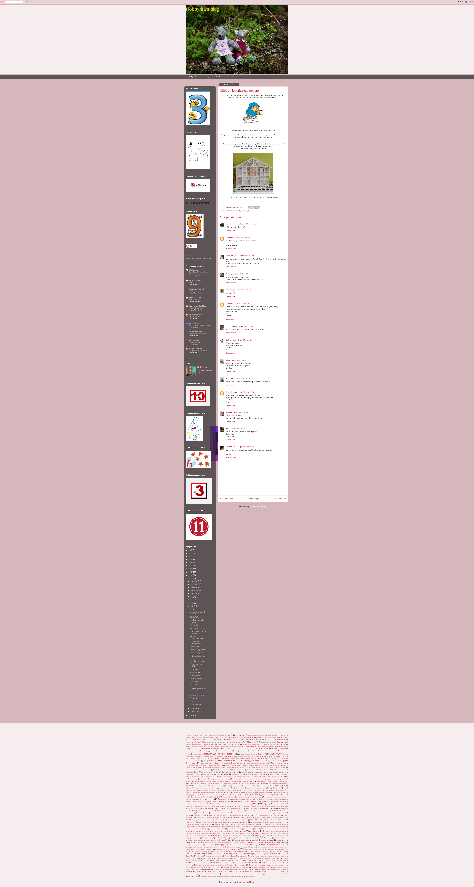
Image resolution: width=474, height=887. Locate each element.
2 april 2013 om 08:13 (239, 428)
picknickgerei (258, 826)
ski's (248, 840)
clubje (221, 761)
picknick (238, 826)
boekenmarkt (263, 751)
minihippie (273, 808)
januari (193, 711)
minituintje (266, 810)
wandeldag (245, 867)
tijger (221, 856)
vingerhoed (201, 865)
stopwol (264, 849)
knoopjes (276, 795)
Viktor (187, 865)
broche (219, 756)
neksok (209, 817)
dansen (270, 761)
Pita (205, 829)
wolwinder (218, 871)
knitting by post (255, 795)
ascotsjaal (228, 739)
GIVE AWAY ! (195, 617)
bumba (257, 756)
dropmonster (282, 765)
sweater (250, 851)
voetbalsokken (282, 865)
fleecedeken (204, 772)
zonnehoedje (212, 876)
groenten (218, 776)
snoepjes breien (198, 845)
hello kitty (223, 781)
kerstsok (236, 792)
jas (255, 785)
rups (198, 838)
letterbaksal (213, 804)
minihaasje (263, 808)
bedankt (245, 744)
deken (211, 763)
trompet (188, 858)
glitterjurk (234, 774)
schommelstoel (278, 838)
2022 (191, 550)
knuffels (207, 797)
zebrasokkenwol (277, 871)
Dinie (204, 765)
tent (239, 854)
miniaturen (244, 808)
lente (187, 804)
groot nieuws (227, 776)
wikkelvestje (229, 869)
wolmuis (209, 871)
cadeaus (207, 758)
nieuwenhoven (203, 820)
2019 (191, 559)
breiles (284, 754)
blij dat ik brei (263, 748)
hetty (244, 781)
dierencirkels (189, 765)
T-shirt (256, 851)
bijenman (206, 748)
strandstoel (285, 849)
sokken (249, 845)
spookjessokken (262, 847)
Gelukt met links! (196, 679)
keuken (262, 792)
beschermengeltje (268, 746)
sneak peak (240, 842)
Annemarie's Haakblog (197, 306)
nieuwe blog (239, 817)
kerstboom (283, 790)
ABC (204, 737)
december (194, 581)
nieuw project (227, 817)
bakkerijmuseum (196, 744)
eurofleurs (208, 770)
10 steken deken (191, 735)
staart (193, 849)
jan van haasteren (217, 785)
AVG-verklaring (231, 77)
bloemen (283, 748)
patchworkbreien (281, 824)
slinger (201, 842)
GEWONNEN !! (195, 646)
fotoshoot (226, 772)
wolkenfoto (200, 871)
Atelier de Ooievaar (196, 315)
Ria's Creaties (231, 378)
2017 (191, 566)
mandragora (262, 806)
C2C (187, 758)
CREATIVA (194, 682)
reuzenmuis (213, 835)
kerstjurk (188, 792)
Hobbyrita (203, 367)
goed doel (242, 774)
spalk (187, 847)
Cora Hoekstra (231, 326)
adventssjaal (256, 737)
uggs (187, 860)
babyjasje (188, 742)
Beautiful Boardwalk (196, 349)
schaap (225, 838)
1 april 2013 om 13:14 (238, 360)
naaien (252, 815)
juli (192, 597)
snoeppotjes (221, 845)
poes (221, 829)
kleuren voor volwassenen (214, 795)
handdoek (203, 779)
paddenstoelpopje (200, 824)
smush (233, 842)
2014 (191, 575)
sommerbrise (273, 845)
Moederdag (283, 810)
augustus (194, 594)
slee (285, 840)
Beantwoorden (231, 230)
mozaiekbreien (253, 813)
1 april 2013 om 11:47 (245, 340)
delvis (241, 763)
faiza (231, 770)
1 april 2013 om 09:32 (243, 290)
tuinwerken (241, 858)
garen (250, 772)
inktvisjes (189, 785)
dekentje (235, 763)
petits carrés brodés (227, 826)
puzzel (248, 833)
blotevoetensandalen (225, 751)
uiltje (196, 860)
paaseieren (263, 822)
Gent (198, 774)
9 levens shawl (220, 735)
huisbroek (235, 783)
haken (285, 776)
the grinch (283, 854)
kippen (284, 792)
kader (260, 788)
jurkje (283, 785)
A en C (229, 735)
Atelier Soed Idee (195, 332)
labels (201, 801)
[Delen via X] (254, 207)
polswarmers (258, 829)
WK (187, 871)
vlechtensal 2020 (242, 865)
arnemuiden (218, 739)
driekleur (263, 765)
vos (217, 867)
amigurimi (190, 739)
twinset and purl (275, 858)
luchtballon (211, 806)
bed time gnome (234, 744)
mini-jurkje (224, 808)
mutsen (211, 815)
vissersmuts (220, 865)
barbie (212, 744)
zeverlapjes (255, 874)
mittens (274, 810)
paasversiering (282, 822)
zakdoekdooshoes (244, 871)
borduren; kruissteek (233, 211)
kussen (284, 799)
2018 (191, 563)
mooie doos (226, 813)
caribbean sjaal (260, 758)
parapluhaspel (242, 824)
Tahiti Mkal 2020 (274, 851)
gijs (211, 774)
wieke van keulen (207, 869)
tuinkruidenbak (231, 858)
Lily (268, 804)
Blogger (252, 882)
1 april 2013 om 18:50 (246, 392)
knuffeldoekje (197, 797)
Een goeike (194, 698)
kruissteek (209, 799)
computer (237, 761)
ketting (256, 792)
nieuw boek (217, 817)
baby (244, 739)
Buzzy (284, 756)
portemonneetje (227, 833)
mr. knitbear (269, 813)
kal (270, 788)
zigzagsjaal (284, 874)
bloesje (212, 751)
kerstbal (265, 790)
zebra (268, 871)
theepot (208, 856)
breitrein (198, 756)
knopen (284, 795)
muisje (283, 813)
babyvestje (272, 742)
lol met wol (196, 806)
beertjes (188, 746)
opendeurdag (216, 822)
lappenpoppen (275, 801)
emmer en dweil (261, 767)
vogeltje (201, 867)
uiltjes (202, 860)
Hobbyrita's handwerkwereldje (198, 77)
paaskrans (273, 822)
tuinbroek (221, 858)
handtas (236, 779)
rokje (245, 835)
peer (207, 826)
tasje (286, 851)
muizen (196, 815)
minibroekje (254, 808)
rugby (187, 838)
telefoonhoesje (218, 854)
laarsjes (195, 801)
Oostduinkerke (206, 822)
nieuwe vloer (284, 817)
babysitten (223, 742)
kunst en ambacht (268, 799)
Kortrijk (252, 797)
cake (233, 758)
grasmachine (197, 776)
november (194, 584)
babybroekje (270, 739)
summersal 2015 (239, 851)
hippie (251, 781)
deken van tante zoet (223, 763)
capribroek (250, 758)
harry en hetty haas (258, 779)
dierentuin (198, 765)
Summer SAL (226, 851)
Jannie (227, 785)
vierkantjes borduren (280, 862)
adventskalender (245, 737)
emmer (253, 767)
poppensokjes (203, 833)
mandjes (254, 806)
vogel (187, 867)
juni (192, 600)
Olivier (268, 820)
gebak (272, 772)
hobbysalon (203, 783)
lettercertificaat (224, 804)
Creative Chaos (231, 447)
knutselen (224, 797)
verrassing (247, 862)
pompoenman (270, 829)
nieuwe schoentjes (273, 817)
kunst (259, 799)
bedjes (259, 744)
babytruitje (263, 742)
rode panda (238, 835)
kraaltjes (268, 797)
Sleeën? (191, 282)
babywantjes (281, 742)
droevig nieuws (272, 765)
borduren (208, 754)
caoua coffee (241, 758)
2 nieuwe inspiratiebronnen (197, 637)
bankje (206, 744)
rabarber (273, 833)
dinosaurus (212, 765)
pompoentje (190, 831)
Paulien (229, 412)
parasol (250, 824)
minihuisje (283, 808)
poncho (210, 831)
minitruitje (258, 810)
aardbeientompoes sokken (193, 737)
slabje (271, 840)
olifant (262, 820)
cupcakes (254, 761)
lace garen (208, 801)
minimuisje (217, 810)
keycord (269, 792)
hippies (285, 781)
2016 (191, 569)
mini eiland (199, 808)
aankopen (269, 735)
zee (285, 871)
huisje (242, 783)
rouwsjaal (274, 835)
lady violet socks (263, 801)
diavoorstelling (276, 763)
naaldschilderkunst (275, 815)
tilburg (227, 856)
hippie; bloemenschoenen (264, 781)
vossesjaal (225, 867)
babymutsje (197, 742)
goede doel (262, 774)
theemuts (200, 856)
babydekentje (280, 739)
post (235, 833)
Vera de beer (195, 862)
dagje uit (263, 761)
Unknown (229, 238)
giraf (217, 774)
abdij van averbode (213, 737)
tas (282, 851)
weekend (280, 867)
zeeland (188, 874)
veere (279, 860)
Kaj (266, 788)
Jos (278, 785)
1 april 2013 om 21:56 (240, 412)
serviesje (200, 840)
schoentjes (269, 838)
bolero (188, 754)
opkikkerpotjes (242, 822)
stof (239, 849)
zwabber (241, 876)
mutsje (217, 815)
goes (271, 774)
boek (245, 751)
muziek (230, 815)
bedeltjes (252, 744)
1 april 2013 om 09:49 (241, 303)
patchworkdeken (190, 826)
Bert (259, 746)
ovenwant (254, 822)
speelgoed (203, 847)
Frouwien (235, 772)
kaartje (215, 788)
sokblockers (231, 845)
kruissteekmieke (232, 799)
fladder (196, 772)
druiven (188, 767)
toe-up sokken (242, 856)
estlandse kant (281, 767)
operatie (225, 822)
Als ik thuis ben (195, 280)
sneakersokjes (251, 842)
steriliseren (218, 849)
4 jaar (211, 735)
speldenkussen (243, 847)
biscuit (225, 748)
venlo (284, 860)
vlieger (253, 865)
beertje (282, 744)
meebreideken (272, 806)
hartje (284, 779)
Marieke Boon (231, 256)
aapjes (276, 735)
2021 (191, 553)
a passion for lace (253, 735)
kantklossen (200, 790)
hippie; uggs (277, 781)
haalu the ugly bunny (250, 776)
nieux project (221, 820)
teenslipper (199, 854)
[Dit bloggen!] (251, 207)
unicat (217, 860)
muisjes (188, 815)
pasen (262, 824)
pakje (210, 824)
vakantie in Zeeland (256, 860)
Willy (228, 360)
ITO (209, 785)
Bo (235, 751)
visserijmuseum (211, 865)
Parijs (256, 824)
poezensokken (247, 829)
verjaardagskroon (227, 862)
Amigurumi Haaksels (197, 289)
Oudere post (280, 499)
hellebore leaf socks (211, 781)
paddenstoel (189, 824)
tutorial (248, 858)
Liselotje (188, 806)
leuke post (234, 804)
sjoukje (243, 840)
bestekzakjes (279, 746)
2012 (191, 715)
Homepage (254, 499)
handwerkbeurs (246, 779)
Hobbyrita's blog (202, 9)
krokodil (200, 799)
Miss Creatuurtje (232, 224)
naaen (245, 815)
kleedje (188, 795)
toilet (255, 856)
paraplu (233, 824)
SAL (249, 211)
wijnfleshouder (220, 869)
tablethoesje (263, 851)
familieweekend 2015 (253, 770)
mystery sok (237, 815)
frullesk (244, 772)
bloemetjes (205, 751)
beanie (219, 744)
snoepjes (188, 845)
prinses (242, 833)
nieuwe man (262, 817)
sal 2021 (217, 838)
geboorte (278, 772)
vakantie (244, 860)
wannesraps (230, 290)
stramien (271, 849)
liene (255, 804)
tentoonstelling (248, 854)
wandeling (262, 867)
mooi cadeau (215, 813)
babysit (216, 742)
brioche (212, 756)
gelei (285, 772)
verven (256, 862)
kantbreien (189, 790)
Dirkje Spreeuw (231, 392)
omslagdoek (282, 820)
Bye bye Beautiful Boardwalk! (198, 351)
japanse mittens (247, 785)
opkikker (232, 822)
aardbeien (283, 735)
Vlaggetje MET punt (197, 695)
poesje (229, 829)
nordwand (253, 820)
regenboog (204, 835)
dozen (250, 765)
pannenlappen (224, 824)
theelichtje (189, 856)
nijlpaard (230, 820)
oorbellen (195, 822)
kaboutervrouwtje (252, 788)
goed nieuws (252, 774)
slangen (279, 840)
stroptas (217, 851)
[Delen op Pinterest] (258, 207)
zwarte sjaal (249, 876)
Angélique (230, 274)
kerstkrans (205, 792)
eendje (223, 767)
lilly (263, 804)
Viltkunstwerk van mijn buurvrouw (198, 632)
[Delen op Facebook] (256, 207)
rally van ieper (282, 833)
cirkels (205, 761)
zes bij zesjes (239, 874)
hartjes (188, 781)
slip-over (207, 842)
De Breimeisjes (231, 340)
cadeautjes (217, 758)
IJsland (265, 783)
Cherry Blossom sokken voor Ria (200, 325)
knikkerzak (235, 795)
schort (286, 838)
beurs (192, 748)
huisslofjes (250, 783)
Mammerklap (230, 806)
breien (271, 753)
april (192, 606)
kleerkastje (196, 795)
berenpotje (240, 746)
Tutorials (217, 77)
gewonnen (205, 774)
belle (217, 746)
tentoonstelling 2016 (262, 854)
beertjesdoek (197, 746)
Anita (197, 739)
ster (211, 849)
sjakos (236, 840)
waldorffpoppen (234, 867)
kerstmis (220, 792)
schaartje (232, 838)
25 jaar (205, 735)
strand (278, 849)
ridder (230, 835)
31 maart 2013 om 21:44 (242, 238)
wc (274, 867)
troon (194, 858)
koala (232, 797)
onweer (188, 822)
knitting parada (266, 795)
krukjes (254, 799)
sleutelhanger (190, 842)
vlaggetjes (230, 865)
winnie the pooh (262, 869)
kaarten (208, 788)
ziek (262, 874)
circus (199, 761)
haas (269, 776)
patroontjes (201, 826)
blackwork (241, 748)
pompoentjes (200, 831)
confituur (246, 761)
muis (276, 813)
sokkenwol (261, 845)
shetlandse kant (210, 840)
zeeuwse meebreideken (209, 874)
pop (216, 831)
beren (233, 746)
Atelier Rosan (194, 323)
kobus (239, 797)
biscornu (216, 749)
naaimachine (263, 815)
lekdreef (284, 801)
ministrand (250, 810)
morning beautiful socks (239, 813)
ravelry (196, 835)
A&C (262, 735)
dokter (238, 765)
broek (225, 756)
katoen (222, 790)
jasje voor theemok (263, 785)
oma (274, 820)
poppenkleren (192, 833)
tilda (233, 856)
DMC (233, 765)
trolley (284, 856)
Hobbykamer (194, 669)
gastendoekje (264, 772)
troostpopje (202, 858)
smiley (219, 842)
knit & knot (243, 795)
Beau (225, 744)
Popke (236, 831)
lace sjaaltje (217, 801)
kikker (274, 792)
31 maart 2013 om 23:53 (246, 256)
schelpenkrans (242, 838)
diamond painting (262, 763)
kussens (188, 801)
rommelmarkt (254, 836)
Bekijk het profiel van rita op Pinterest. (199, 259)
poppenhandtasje (282, 831)
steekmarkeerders (203, 849)
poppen (243, 831)
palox (216, 824)
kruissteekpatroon (244, 799)
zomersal (203, 876)
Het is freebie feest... (195, 299)
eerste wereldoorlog (233, 767)
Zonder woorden (195, 675)
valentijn (273, 860)
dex (253, 763)
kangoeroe (277, 788)
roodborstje (266, 835)
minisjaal (242, 810)
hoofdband (227, 783)
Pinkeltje (281, 826)
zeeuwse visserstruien (227, 874)
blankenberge (251, 748)
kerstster (243, 792)
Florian (213, 772)
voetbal (273, 865)
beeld (265, 744)
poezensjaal (237, 829)
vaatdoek (236, 860)
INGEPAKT (194, 685)
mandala (240, 806)
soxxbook (283, 845)
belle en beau (225, 746)
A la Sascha (193, 270)
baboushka (237, 739)
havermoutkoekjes (198, 781)
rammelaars (189, 835)
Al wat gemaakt (195, 672)
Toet (251, 856)
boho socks (283, 751)
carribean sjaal (274, 758)
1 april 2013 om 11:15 (245, 326)
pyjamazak (265, 833)
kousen (259, 797)
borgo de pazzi (245, 754)
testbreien (273, 854)
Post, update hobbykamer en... (197, 643)
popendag (223, 831)
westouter (195, 869)
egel (243, 767)
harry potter (269, 779)
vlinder (259, 865)
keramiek (238, 790)
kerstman (212, 792)
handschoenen (224, 779)
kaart (202, 788)
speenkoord (220, 847)
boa (240, 751)
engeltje (271, 767)
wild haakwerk (239, 869)
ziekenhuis (268, 874)
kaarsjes (196, 788)
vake (267, 860)
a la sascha (240, 735)
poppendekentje (269, 831)
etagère (200, 770)
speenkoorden (231, 847)
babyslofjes (242, 742)
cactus (192, 758)
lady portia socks (252, 801)
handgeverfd (213, 779)
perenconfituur (215, 826)
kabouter (230, 788)
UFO (285, 858)
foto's (219, 772)
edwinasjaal (215, 767)
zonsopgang (232, 876)
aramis (210, 739)
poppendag (254, 831)
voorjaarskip (210, 867)
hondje (217, 783)
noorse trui (238, 820)
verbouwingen (206, 862)
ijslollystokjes (273, 783)
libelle (249, 804)
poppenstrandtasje (214, 833)
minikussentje (207, 810)
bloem (273, 748)
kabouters (240, 788)
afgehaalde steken (270, 737)
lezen (243, 804)
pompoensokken (281, 829)
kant (284, 788)
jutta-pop (189, 788)
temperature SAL (230, 854)
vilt (192, 865)
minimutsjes (227, 810)
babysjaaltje (232, 742)
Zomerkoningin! (194, 317)
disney (227, 765)
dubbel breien (197, 767)
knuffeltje (216, 797)
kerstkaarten (196, 792)
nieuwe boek (251, 817)
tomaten (261, 856)
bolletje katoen (197, 754)
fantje (278, 770)
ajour (279, 737)
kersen (252, 790)
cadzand (227, 758)
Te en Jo (190, 854)
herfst (230, 781)
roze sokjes (283, 835)
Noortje (246, 820)
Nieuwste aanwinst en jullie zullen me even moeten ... (198, 690)
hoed (210, 783)
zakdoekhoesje (259, 871)
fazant (284, 770)
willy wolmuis (249, 869)
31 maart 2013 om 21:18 (248, 224)
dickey (284, 763)
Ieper (258, 783)
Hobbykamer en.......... (198, 704)
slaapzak (255, 840)
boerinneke (273, 751)
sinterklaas (221, 840)
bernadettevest (251, 746)
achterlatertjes (234, 737)
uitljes (210, 860)
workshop (226, 871)
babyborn (261, 739)
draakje (256, 765)
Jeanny (228, 428)
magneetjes (220, 806)
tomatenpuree (270, 856)
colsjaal (229, 761)
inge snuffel (282, 783)
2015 (191, 572)
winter (273, 869)
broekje (232, 756)
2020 (191, 556)
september (195, 590)
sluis (213, 842)
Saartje (204, 838)
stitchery (225, 849)
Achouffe (224, 737)
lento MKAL (194, 804)
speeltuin (210, 847)
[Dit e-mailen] (249, 207)
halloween (194, 779)
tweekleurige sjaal (262, 858)
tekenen (208, 854)
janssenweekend (236, 785)
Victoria (270, 862)
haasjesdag (277, 776)
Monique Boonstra (202, 813)
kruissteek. (222, 799)
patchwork (270, 824)
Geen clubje (194, 625)
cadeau (199, 758)
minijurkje (188, 810)
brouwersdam (241, 756)
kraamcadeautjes (277, 797)
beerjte (276, 744)
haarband (262, 776)
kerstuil (250, 792)
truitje (209, 858)
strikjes (211, 851)
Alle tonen (211, 356)
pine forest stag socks (270, 826)
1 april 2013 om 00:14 (242, 274)
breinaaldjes (189, 756)
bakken (188, 744)
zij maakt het (192, 876)
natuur (286, 815)
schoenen (259, 838)
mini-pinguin (234, 808)
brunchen (250, 756)
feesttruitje (189, 772)
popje (230, 831)
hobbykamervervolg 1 (197, 661)
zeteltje (248, 874)
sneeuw (261, 842)
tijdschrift (214, 856)
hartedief (277, 779)
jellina (273, 785)
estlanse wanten (190, 770)
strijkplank (204, 851)
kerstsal (228, 792)
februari (193, 708)
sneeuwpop (282, 842)
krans (193, 799)
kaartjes (221, 788)
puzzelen (256, 833)
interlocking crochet (200, 785)
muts (203, 815)
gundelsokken (238, 776)
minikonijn (197, 810)
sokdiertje (240, 845)
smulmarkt (226, 842)
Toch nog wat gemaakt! (198, 628)
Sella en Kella (192, 840)
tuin (215, 858)
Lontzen (203, 806)
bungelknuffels (267, 756)
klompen (227, 795)
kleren (203, 795)
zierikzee (275, 874)
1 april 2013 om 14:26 (244, 378)
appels (203, 739)
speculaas (194, 847)
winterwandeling (281, 869)
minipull (235, 810)
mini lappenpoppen (210, 808)
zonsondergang (222, 876)
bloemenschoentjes (192, 751)
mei (192, 603)
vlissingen (266, 865)
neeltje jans (201, 817)
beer (270, 744)
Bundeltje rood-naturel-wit (197, 334)
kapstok (209, 790)
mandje (247, 806)
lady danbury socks (238, 801)
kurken (278, 799)
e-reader (207, 767)
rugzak (193, 838)
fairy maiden (223, 770)
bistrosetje (233, 748)
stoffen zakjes (248, 849)
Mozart (262, 813)
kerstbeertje (274, 790)
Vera (187, 862)
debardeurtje (203, 763)
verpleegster (238, 862)
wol (191, 872)
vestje (263, 862)
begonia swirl (208, 746)
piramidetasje (197, 829)
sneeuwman (271, 842)
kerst (258, 790)
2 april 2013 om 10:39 (246, 447)
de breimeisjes (279, 761)
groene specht (208, 776)
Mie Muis (281, 806)
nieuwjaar (212, 820)
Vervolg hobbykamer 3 (198, 650)
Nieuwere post (226, 499)
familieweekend (240, 770)
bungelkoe (277, 756)
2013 (191, 578)
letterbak (244, 211)
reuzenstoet (223, 835)
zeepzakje (195, 874)
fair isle (215, 770)
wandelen (254, 867)
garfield (256, 772)
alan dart (285, 737)
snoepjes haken (210, 845)
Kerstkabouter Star (195, 342)
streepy (190, 851)
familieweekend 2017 (268, 770)
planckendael (213, 829)
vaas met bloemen (226, 860)
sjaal (229, 840)
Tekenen (191, 291)
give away (224, 774)
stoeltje (232, 849)
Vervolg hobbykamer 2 (198, 653)
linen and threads (280, 804)
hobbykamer (192, 783)
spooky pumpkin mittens (277, 847)
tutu (254, 858)
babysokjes (252, 742)
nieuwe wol (192, 820)
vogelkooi (194, 867)
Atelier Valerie (194, 340)
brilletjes (205, 756)
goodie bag (278, 774)
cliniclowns (212, 761)
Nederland (191, 817)
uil (192, 860)
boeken (253, 751)
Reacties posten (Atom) (258, 507)
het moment (237, 781)
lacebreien (226, 801)
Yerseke (233, 871)
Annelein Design (195, 297)
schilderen (251, 838)
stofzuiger (257, 849)
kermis (246, 790)
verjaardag (215, 862)
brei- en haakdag (258, 754)
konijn (245, 797)
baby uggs (251, 739)
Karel (215, 790)
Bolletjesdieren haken (196, 308)
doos (244, 765)
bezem (198, 748)
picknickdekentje (247, 826)
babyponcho (207, 742)
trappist (279, 856)
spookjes (253, 847)
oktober (193, 587)
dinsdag (220, 765)
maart (193, 609)
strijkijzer (196, 851)
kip (279, 792)
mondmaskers (190, 813)
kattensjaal (230, 790)
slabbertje (263, 840)
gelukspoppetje (190, 774)
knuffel (188, 797)
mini (192, 808)
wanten (269, 867)
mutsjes (223, 815)
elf (247, 767)
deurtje (248, 763)
